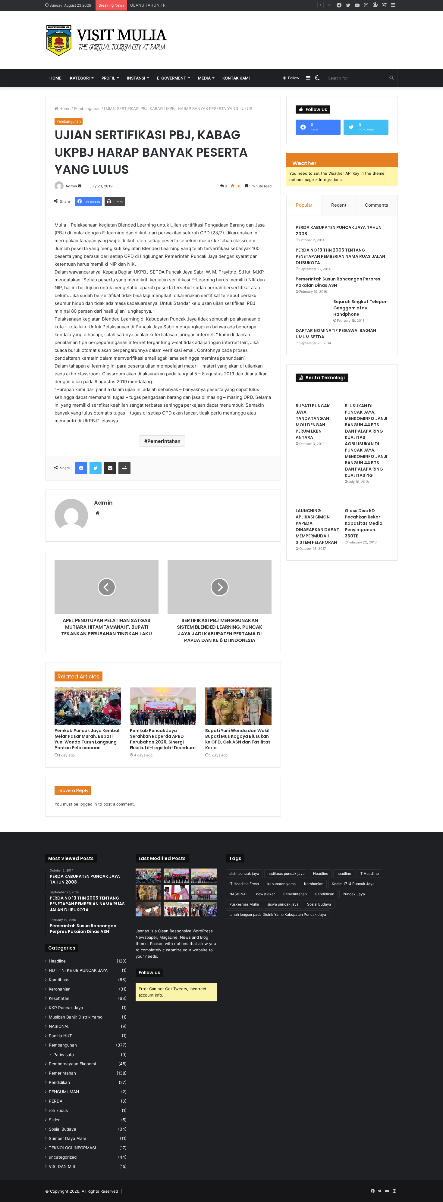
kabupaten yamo (281, 883)
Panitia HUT (60, 1035)
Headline (57, 961)
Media (204, 78)
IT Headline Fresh (244, 883)
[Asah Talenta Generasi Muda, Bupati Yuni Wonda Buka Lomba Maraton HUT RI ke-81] (204, 909)
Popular (304, 205)
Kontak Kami (236, 78)
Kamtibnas (59, 979)
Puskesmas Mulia (244, 904)
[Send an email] (79, 186)
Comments (376, 205)
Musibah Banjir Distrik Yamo (75, 1017)
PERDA (55, 1101)
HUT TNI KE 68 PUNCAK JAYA (78, 970)
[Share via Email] (110, 468)
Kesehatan (59, 998)
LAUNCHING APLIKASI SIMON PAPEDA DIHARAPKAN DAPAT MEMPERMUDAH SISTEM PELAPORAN (317, 526)
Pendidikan (59, 1082)
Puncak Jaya (354, 894)
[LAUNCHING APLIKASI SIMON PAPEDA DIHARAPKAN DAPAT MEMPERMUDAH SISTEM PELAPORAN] (317, 499)
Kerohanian (60, 989)
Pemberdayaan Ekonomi (72, 1063)
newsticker (265, 894)
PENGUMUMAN (64, 1091)
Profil (108, 78)
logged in (88, 804)
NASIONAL (59, 1026)
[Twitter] (96, 468)
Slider (54, 1119)
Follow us (149, 972)
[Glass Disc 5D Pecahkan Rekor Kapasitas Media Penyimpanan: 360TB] (366, 499)
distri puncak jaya (244, 873)
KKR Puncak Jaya (66, 1007)
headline (344, 873)
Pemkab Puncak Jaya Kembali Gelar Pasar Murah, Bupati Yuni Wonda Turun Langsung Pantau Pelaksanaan (88, 739)
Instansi (136, 78)
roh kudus (58, 1110)
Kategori (80, 78)
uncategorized (63, 1157)
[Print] (124, 468)
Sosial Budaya (62, 1129)
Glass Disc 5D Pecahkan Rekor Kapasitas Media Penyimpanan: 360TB (363, 523)
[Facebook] (81, 468)
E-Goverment (171, 78)
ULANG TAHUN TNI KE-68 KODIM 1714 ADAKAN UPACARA (185, 5)
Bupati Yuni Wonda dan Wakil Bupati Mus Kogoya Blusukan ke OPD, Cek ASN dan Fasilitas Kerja (238, 739)
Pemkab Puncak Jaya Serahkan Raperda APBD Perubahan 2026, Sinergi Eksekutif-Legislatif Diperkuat (163, 739)
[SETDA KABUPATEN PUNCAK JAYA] (108, 40)
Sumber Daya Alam (67, 1138)
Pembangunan (87, 108)
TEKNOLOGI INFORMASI (72, 1147)
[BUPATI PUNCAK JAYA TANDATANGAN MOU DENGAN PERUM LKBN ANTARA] (317, 394)
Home (55, 78)
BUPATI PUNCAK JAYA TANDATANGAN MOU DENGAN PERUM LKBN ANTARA (313, 421)
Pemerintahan (164, 441)
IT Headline (369, 873)
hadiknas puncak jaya (286, 873)
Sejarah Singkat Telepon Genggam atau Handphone (360, 308)
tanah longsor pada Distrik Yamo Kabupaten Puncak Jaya (277, 914)
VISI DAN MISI (63, 1166)
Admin (71, 186)
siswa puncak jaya (283, 904)
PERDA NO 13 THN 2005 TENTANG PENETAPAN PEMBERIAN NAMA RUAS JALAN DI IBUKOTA (340, 256)
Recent (338, 205)
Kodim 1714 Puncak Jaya (353, 883)
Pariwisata (63, 1054)
